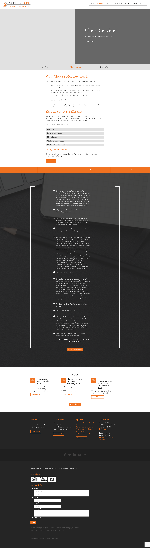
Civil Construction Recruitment (38, 530)
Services (99, 3)
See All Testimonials (75, 350)
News (75, 374)
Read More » (36, 395)
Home (92, 3)
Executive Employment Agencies (70, 527)
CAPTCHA (37, 517)
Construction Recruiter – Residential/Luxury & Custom (44, 529)
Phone (36, 503)
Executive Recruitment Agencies (55, 530)
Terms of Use (54, 538)
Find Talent (90, 41)
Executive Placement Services (53, 527)
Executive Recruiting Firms (37, 527)
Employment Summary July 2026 (43, 381)
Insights (133, 3)
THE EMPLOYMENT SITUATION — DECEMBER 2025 (105, 383)
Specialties (117, 3)
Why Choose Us (75, 67)
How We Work (105, 67)
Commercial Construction (84, 427)
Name (36, 488)
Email (36, 497)
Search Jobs (58, 434)
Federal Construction (83, 433)
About (125, 3)
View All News (75, 404)
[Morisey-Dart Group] (17, 4)
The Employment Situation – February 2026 (74, 381)
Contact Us (142, 3)
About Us (92, 170)
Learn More (81, 438)
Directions (103, 429)
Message (37, 509)
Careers (108, 3)
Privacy (48, 538)
